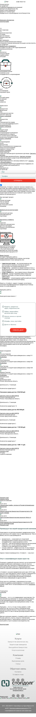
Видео (2, 255)
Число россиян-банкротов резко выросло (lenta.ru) (15, 517)
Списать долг (18, 330)
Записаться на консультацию (9, 210)
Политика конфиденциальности (18, 708)
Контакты (18, 672)
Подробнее (3, 357)
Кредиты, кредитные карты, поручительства (11, 307)
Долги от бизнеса (10, 324)
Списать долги (4, 499)
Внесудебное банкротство (18, 647)
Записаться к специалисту (8, 46)
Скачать (6, 255)
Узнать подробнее (5, 116)
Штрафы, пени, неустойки (12, 321)
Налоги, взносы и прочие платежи (12, 317)
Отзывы (18, 658)
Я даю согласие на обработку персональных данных (19, 185)
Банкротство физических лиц (18, 642)
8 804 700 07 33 (18, 687)
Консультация (4, 624)
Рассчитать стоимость (7, 219)
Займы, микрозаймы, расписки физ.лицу (11, 312)
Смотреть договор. (25, 156)
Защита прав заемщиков (18, 644)
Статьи (18, 664)
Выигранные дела (5, 232)
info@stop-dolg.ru (18, 690)
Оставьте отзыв (18, 674)
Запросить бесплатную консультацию (7, 20)
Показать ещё (4, 451)
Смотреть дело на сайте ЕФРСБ (9, 396)
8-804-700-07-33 (20, 1)
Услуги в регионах (18, 650)
